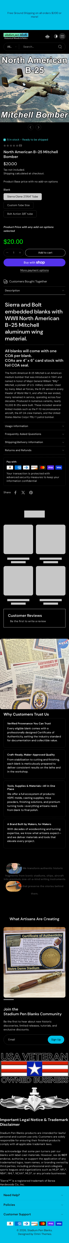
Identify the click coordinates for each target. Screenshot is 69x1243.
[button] (45, 252)
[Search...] (60, 46)
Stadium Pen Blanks (39, 1230)
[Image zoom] (34, 88)
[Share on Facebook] (15, 492)
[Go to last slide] (30, 127)
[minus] (7, 252)
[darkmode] (55, 36)
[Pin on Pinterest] (31, 492)
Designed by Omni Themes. (35, 1234)
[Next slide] (38, 127)
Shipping (9, 173)
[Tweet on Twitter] (23, 492)
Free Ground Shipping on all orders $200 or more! (34, 15)
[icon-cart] (47, 36)
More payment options (34, 270)
